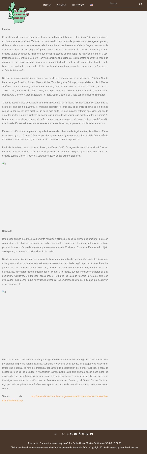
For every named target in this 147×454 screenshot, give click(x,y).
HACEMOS (78, 5)
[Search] (140, 4)
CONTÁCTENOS (81, 434)
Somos (61, 5)
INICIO (47, 5)
